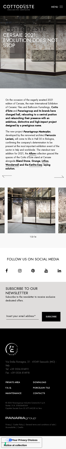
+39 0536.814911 (19, 369)
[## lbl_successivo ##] (59, 176)
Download (39, 382)
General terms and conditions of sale (40, 424)
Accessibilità (10, 427)
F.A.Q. (9, 387)
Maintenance (13, 393)
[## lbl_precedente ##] (7, 176)
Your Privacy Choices (24, 440)
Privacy (8, 424)
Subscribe (51, 316)
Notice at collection (15, 445)
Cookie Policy (18, 424)
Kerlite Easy (35, 165)
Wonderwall (12, 165)
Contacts (39, 393)
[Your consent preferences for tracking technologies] (5, 444)
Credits (20, 427)
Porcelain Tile (41, 387)
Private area (13, 382)
